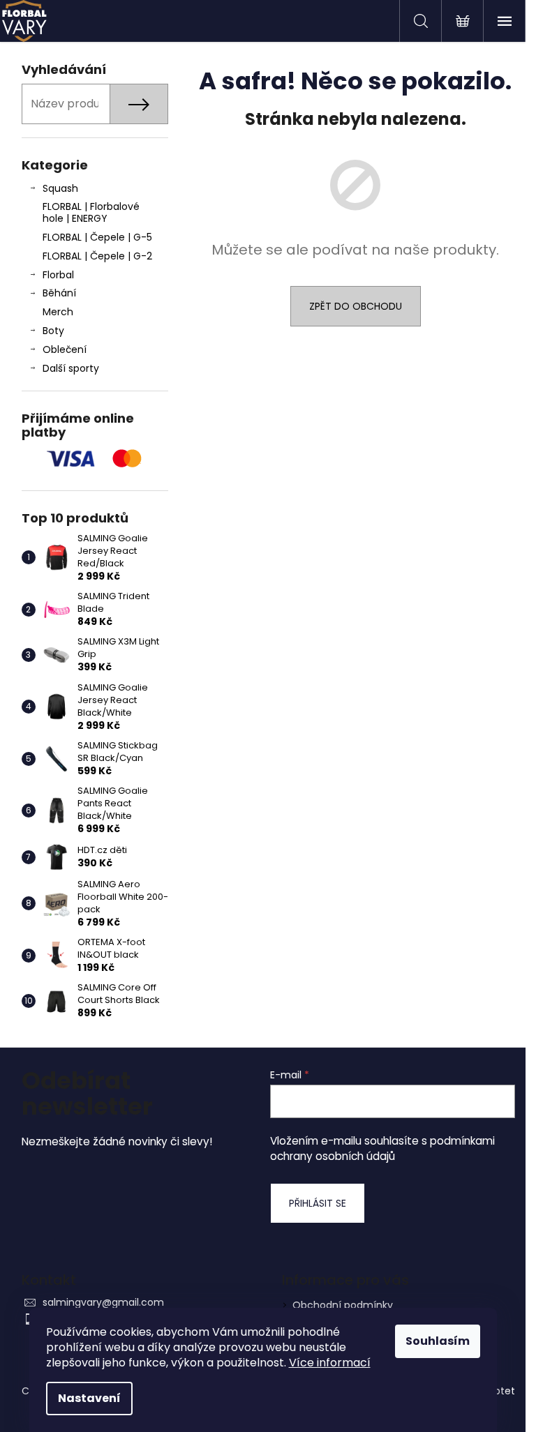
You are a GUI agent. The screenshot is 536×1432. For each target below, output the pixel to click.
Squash (60, 188)
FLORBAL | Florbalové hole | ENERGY (91, 212)
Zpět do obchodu (355, 306)
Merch (58, 312)
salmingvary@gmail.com (103, 1302)
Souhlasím (437, 1341)
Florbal (58, 275)
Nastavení (89, 1398)
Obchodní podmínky (342, 1305)
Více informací (330, 1363)
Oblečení (65, 349)
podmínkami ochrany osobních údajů (382, 1148)
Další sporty (71, 368)
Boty (53, 331)
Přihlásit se (317, 1203)
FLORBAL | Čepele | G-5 (97, 237)
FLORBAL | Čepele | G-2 (97, 256)
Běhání (59, 293)
